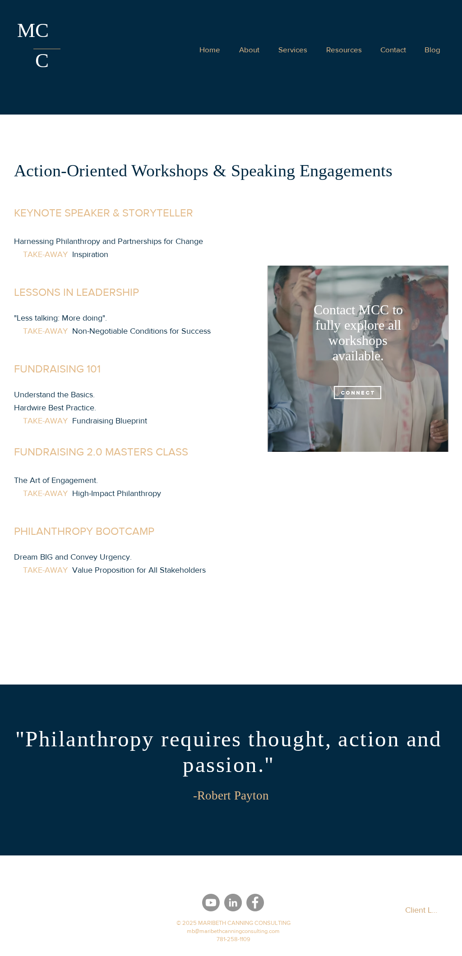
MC (33, 30)
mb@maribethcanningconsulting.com (233, 931)
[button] (393, 49)
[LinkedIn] (233, 902)
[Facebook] (255, 902)
